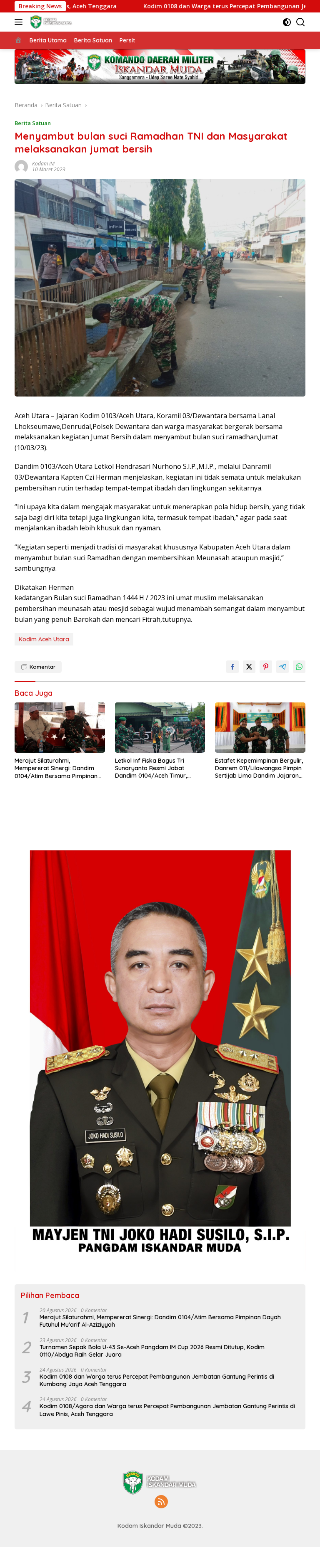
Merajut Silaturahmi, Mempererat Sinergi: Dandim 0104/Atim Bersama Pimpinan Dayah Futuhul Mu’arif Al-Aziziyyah (56, 768)
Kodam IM (43, 163)
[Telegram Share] (282, 666)
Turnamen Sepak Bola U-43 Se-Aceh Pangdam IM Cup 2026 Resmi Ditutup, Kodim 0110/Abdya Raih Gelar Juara (152, 1350)
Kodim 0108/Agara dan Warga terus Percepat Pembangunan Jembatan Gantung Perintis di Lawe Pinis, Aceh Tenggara (167, 1409)
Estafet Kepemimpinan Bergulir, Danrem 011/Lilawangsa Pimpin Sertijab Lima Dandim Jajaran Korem (259, 768)
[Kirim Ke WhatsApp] (299, 666)
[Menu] (20, 22)
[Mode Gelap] (287, 22)
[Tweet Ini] (249, 666)
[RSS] (161, 1502)
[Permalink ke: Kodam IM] (21, 166)
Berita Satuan (33, 123)
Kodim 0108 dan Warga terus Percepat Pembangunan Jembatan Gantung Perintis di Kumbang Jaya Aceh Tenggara (157, 1380)
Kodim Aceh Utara (44, 639)
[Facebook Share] (232, 666)
